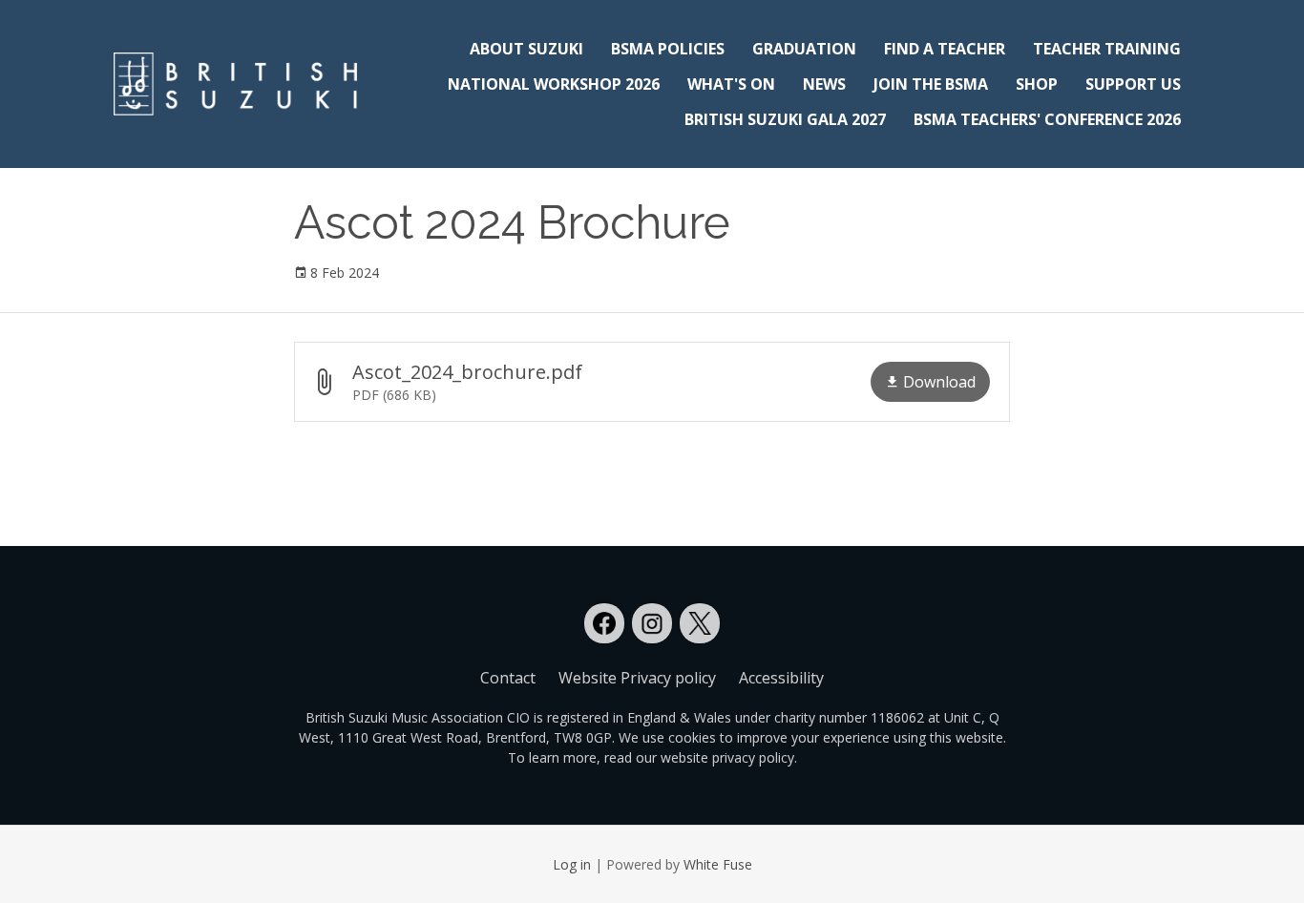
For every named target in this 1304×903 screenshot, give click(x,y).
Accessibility (781, 677)
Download (939, 381)
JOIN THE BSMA (930, 84)
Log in (572, 864)
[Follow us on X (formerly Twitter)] (700, 623)
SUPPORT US (1133, 84)
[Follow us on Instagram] (652, 623)
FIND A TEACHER (944, 48)
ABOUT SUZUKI (526, 48)
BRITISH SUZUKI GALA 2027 (785, 119)
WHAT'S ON (731, 84)
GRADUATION (804, 48)
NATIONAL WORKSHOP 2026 (554, 84)
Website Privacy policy (637, 677)
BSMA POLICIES (668, 48)
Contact (508, 677)
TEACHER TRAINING (1107, 48)
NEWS (824, 84)
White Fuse (718, 864)
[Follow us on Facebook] (604, 623)
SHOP (1037, 84)
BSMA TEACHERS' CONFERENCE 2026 (1047, 119)
